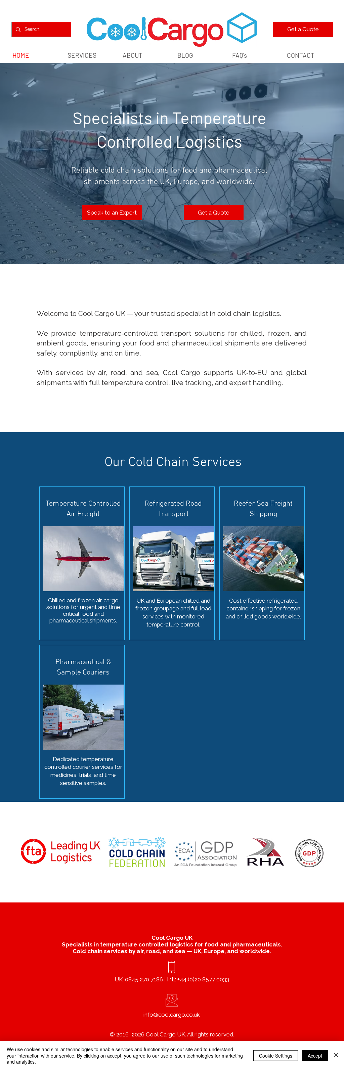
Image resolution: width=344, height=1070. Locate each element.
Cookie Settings (275, 1055)
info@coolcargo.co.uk (171, 1014)
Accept (315, 1055)
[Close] (336, 1055)
